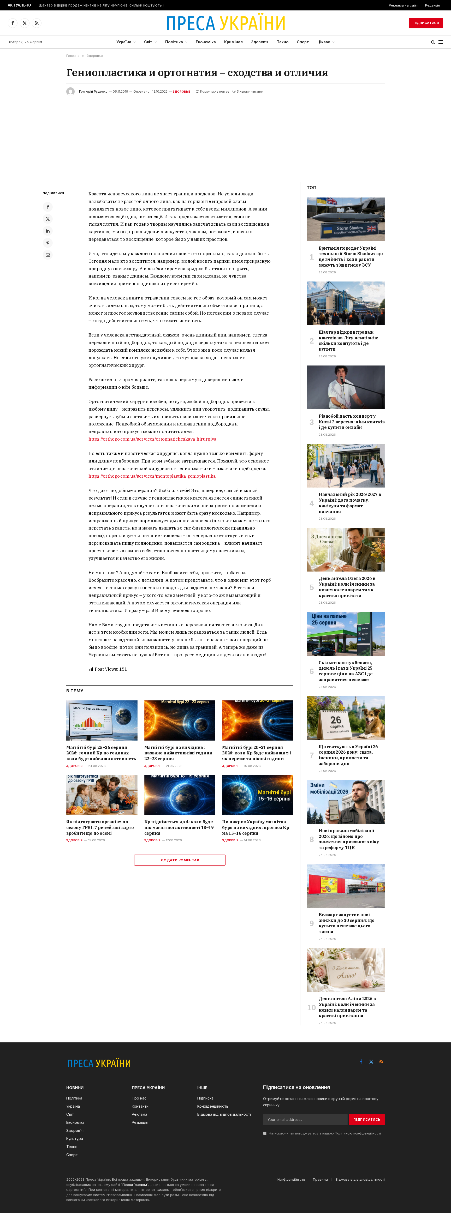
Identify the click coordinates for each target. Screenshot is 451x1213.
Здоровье (181, 91)
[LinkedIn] (48, 231)
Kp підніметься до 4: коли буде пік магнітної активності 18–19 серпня (179, 827)
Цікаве (323, 42)
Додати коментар (180, 860)
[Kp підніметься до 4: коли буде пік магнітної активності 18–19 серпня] (180, 795)
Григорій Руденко (93, 91)
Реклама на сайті (403, 5)
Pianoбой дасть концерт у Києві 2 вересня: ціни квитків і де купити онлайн (351, 421)
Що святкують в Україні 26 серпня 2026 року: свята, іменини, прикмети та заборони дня (348, 755)
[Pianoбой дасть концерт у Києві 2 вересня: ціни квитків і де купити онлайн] (346, 387)
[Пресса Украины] (225, 22)
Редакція (432, 5)
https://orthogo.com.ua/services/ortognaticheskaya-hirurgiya (152, 439)
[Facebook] (48, 207)
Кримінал (233, 42)
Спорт (303, 42)
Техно (282, 42)
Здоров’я (260, 42)
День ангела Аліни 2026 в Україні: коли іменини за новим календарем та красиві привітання (347, 1007)
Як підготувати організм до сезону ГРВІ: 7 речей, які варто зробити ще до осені (100, 827)
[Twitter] (48, 219)
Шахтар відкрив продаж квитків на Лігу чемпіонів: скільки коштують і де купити (104, 5)
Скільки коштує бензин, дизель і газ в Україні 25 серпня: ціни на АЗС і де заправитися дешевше (345, 671)
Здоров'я (74, 766)
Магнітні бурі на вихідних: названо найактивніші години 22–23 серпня (178, 753)
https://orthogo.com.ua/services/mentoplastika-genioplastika (152, 476)
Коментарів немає (214, 91)
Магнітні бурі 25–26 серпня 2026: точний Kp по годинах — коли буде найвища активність (101, 753)
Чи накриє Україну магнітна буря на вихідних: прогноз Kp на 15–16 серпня (255, 827)
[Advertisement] (225, 134)
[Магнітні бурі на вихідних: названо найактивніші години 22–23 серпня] (180, 720)
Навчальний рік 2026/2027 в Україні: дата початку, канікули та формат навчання (350, 503)
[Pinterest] (48, 243)
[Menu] (440, 42)
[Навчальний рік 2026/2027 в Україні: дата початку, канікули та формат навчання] (346, 466)
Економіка (206, 42)
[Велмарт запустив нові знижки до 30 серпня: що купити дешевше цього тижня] (346, 886)
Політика (174, 42)
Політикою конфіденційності (358, 1133)
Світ (148, 42)
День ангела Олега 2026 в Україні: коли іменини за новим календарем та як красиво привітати (347, 587)
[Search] (433, 42)
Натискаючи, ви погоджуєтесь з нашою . (325, 1133)
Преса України (134, 1184)
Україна (123, 42)
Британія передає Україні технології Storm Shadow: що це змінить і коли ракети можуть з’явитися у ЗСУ (351, 256)
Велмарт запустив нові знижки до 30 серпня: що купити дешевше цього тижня (347, 923)
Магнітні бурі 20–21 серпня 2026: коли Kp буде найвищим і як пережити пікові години (256, 753)
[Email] (48, 255)
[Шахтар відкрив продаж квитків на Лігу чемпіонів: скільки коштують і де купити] (346, 303)
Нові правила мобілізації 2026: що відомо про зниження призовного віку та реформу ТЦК (349, 839)
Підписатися (426, 23)
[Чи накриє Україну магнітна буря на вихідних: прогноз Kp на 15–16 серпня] (257, 795)
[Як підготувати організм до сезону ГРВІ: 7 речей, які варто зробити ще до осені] (102, 795)
